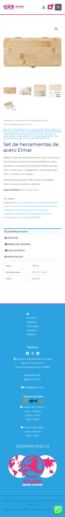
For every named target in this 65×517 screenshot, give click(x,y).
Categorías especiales (43, 129)
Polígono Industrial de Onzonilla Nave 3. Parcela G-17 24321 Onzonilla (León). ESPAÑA (33, 363)
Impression (9, 136)
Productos (8, 120)
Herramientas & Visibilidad (28, 120)
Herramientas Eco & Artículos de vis (35, 134)
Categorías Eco (21, 129)
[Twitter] (32, 353)
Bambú (7, 129)
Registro (31, 334)
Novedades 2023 (43, 136)
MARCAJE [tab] (12, 238)
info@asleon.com (34, 387)
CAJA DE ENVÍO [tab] (16, 250)
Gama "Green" (19, 131)
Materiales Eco (25, 136)
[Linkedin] (37, 353)
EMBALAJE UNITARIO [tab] (19, 244)
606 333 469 (33, 375)
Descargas (33, 326)
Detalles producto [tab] (17, 231)
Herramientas (35, 131)
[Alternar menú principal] (58, 7)
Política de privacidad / (32, 510)
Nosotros (32, 317)
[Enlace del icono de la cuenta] (43, 7)
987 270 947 (33, 379)
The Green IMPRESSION (36, 138)
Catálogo (32, 322)
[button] (56, 29)
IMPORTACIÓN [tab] (15, 256)
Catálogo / (48, 510)
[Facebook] (27, 353)
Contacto (32, 330)
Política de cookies (12, 510)
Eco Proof (7, 206)
